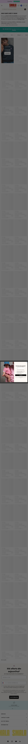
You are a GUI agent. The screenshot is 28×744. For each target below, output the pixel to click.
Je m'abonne (20, 375)
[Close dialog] (26, 362)
